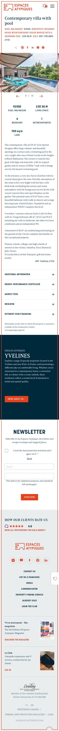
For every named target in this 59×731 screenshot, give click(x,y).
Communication (29, 589)
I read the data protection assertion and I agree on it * (32, 452)
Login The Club (29, 606)
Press (29, 583)
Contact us (29, 571)
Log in (8, 670)
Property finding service (29, 595)
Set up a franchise (29, 577)
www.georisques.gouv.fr (15, 330)
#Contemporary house (24, 33)
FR (26, 705)
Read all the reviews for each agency (25, 530)
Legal (51, 715)
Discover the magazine (17, 640)
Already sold (29, 601)
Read (29, 458)
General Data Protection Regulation (25, 715)
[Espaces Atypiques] (18, 9)
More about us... (16, 399)
